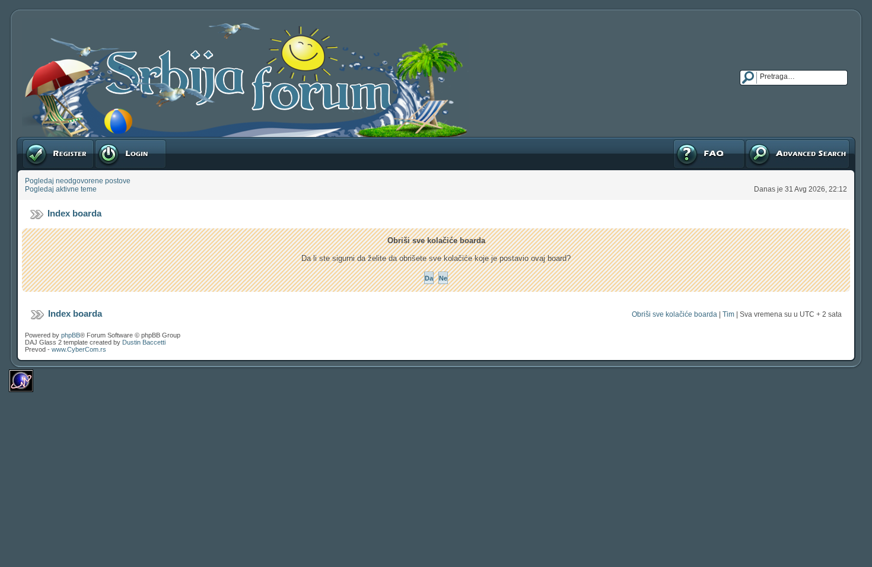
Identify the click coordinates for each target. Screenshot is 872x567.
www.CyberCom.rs (79, 349)
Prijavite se (112, 141)
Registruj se (41, 141)
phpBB (70, 335)
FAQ (679, 141)
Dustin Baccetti (144, 342)
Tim (728, 314)
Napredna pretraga (776, 141)
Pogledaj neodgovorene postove (78, 181)
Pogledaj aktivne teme (61, 189)
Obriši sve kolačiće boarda (674, 314)
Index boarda (74, 213)
